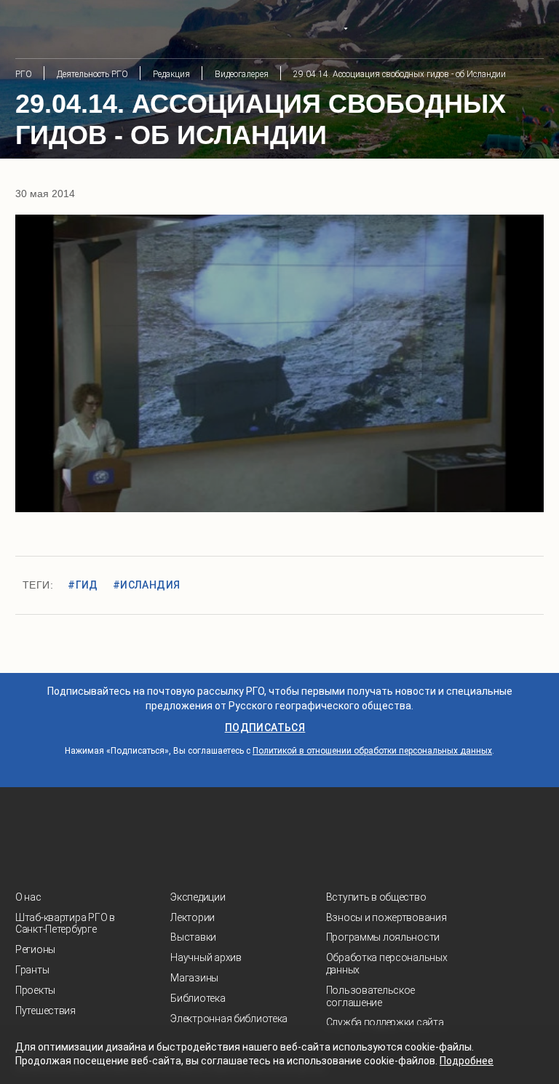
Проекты (35, 990)
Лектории (192, 917)
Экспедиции (197, 897)
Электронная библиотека (229, 1018)
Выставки (193, 937)
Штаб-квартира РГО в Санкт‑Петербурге (65, 924)
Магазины (194, 978)
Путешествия (45, 1010)
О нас (28, 897)
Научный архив (205, 957)
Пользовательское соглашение (371, 996)
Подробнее (466, 1061)
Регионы (35, 949)
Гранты (32, 970)
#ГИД (83, 585)
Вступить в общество (376, 897)
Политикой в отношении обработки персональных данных (372, 751)
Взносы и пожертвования (386, 917)
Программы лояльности (383, 937)
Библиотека (197, 998)
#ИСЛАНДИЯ (147, 585)
